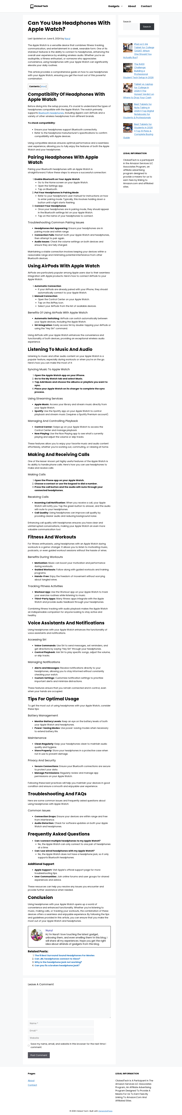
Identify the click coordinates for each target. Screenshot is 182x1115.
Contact (146, 6)
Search (127, 21)
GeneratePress (105, 1111)
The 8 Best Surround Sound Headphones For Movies (64, 955)
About (132, 6)
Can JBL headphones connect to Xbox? (57, 958)
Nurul (67, 38)
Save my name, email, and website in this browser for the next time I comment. (68, 1045)
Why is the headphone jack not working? (58, 962)
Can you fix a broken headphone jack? (57, 965)
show (43, 86)
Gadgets (113, 6)
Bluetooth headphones (51, 112)
